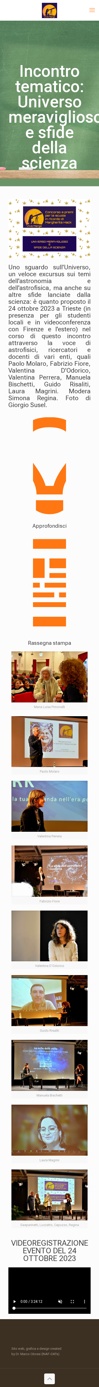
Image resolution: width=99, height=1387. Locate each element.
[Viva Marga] (49, 10)
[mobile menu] (92, 10)
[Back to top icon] (49, 1378)
